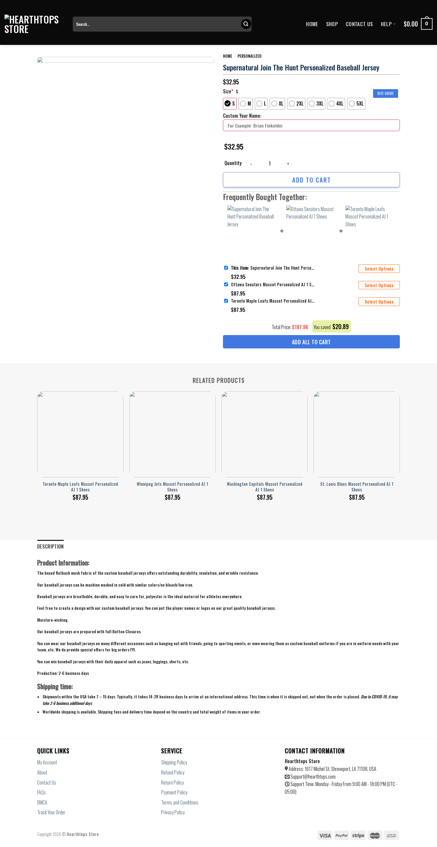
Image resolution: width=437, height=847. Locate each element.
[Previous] (37, 439)
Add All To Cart (311, 342)
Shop (332, 24)
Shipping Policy (174, 762)
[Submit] (246, 24)
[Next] (399, 439)
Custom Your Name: (242, 115)
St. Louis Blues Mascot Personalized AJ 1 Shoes (356, 486)
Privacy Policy (173, 812)
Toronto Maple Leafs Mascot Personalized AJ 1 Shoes (272, 301)
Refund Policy (172, 772)
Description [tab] (50, 546)
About (42, 772)
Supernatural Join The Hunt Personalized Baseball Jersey (272, 268)
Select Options (379, 268)
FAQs (41, 792)
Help (386, 24)
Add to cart (311, 179)
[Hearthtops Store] (34, 24)
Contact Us (359, 24)
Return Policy (172, 782)
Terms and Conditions (179, 802)
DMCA (42, 802)
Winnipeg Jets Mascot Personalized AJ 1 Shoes (172, 486)
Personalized (249, 56)
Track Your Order (51, 812)
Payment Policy (174, 792)
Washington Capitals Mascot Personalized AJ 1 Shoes (264, 486)
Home (312, 24)
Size (228, 91)
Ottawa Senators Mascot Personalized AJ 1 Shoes (272, 284)
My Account (47, 762)
